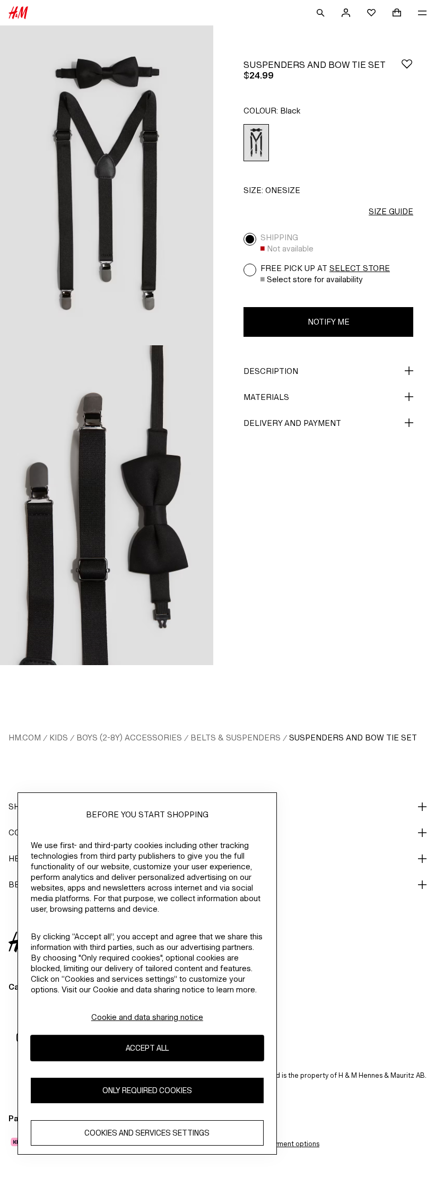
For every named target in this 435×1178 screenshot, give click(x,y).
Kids (58, 737)
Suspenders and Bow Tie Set (353, 737)
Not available (290, 248)
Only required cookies (147, 1090)
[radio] (256, 143)
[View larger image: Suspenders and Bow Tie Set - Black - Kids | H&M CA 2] (106, 505)
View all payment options (279, 1144)
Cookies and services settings (147, 1132)
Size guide (391, 211)
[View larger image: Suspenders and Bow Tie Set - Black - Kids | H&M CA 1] (106, 185)
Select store (359, 268)
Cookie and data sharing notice (147, 1017)
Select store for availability (315, 279)
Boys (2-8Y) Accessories (129, 737)
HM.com (24, 737)
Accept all (147, 1047)
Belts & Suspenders (235, 737)
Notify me (329, 321)
